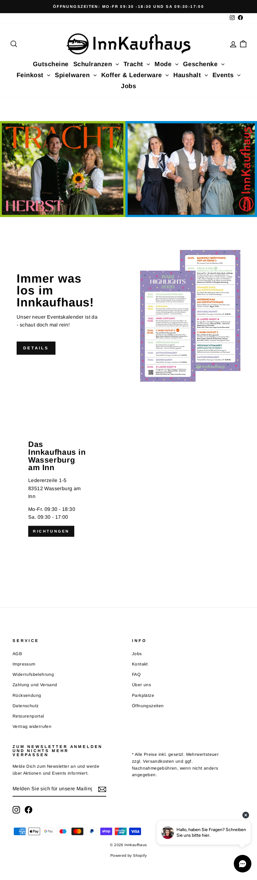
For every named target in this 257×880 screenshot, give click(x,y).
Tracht (134, 64)
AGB (17, 653)
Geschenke (201, 64)
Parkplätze (143, 695)
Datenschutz (26, 705)
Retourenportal (28, 716)
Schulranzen (93, 64)
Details (36, 348)
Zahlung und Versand (35, 684)
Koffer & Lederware (132, 75)
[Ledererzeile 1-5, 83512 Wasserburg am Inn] (128, 488)
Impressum (24, 664)
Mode (164, 64)
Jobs (128, 85)
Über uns (141, 684)
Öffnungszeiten (148, 705)
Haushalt (188, 75)
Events (224, 75)
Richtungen (51, 531)
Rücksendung (27, 695)
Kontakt (140, 664)
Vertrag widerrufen (32, 726)
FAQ (136, 674)
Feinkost (31, 75)
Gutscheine (51, 64)
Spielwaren (73, 75)
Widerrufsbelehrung (33, 674)
